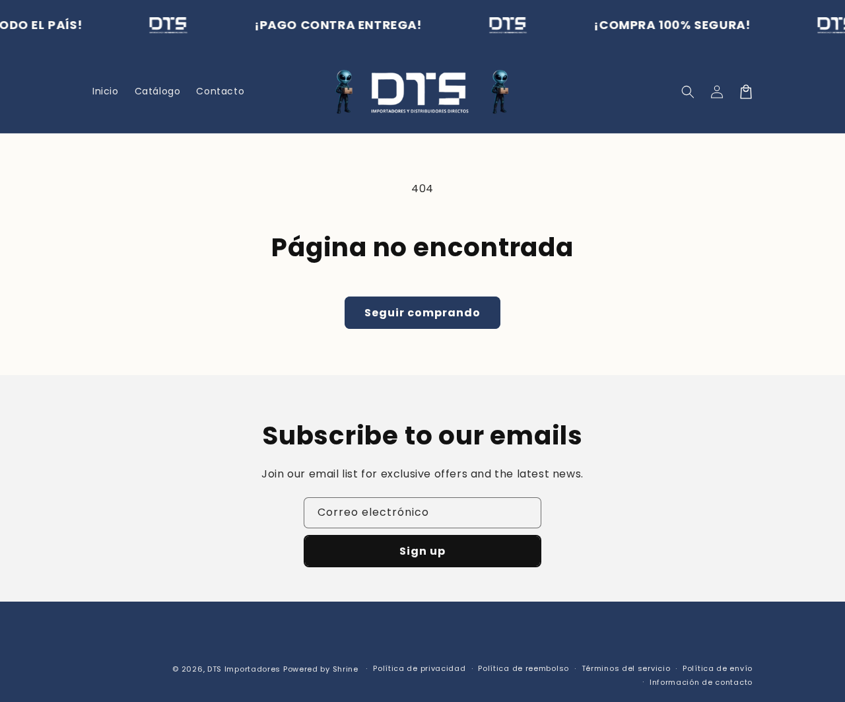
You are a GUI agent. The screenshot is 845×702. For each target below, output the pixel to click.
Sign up (422, 551)
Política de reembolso (523, 668)
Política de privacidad (419, 668)
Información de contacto (701, 682)
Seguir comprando (422, 312)
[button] (687, 91)
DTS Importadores (244, 669)
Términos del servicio (626, 668)
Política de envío (718, 668)
